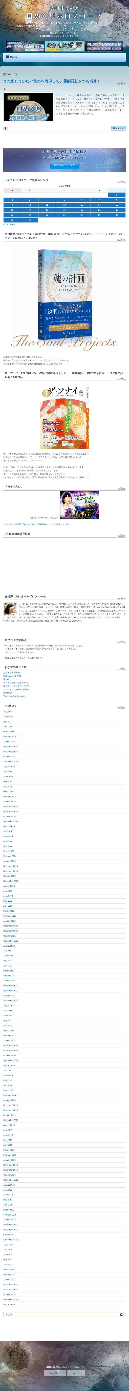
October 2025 (9, 756)
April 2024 (7, 846)
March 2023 (8, 911)
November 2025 (10, 751)
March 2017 (8, 1269)
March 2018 (8, 1210)
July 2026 (7, 712)
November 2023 (10, 871)
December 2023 (10, 866)
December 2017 (10, 1225)
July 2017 (7, 1249)
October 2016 (9, 1294)
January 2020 (9, 1100)
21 (99, 210)
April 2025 (7, 786)
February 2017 (9, 1274)
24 (30, 215)
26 (64, 215)
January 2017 (9, 1279)
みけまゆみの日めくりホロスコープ (69, 1367)
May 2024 (7, 841)
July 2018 (7, 1190)
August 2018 (9, 1185)
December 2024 (10, 806)
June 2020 (8, 1075)
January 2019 (9, 1160)
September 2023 (10, 881)
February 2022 (9, 975)
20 (82, 210)
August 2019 (9, 1125)
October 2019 (9, 1115)
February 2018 (9, 1215)
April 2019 (7, 1145)
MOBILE (55, 1373)
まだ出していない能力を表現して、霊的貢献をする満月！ (52, 81)
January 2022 (9, 980)
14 (99, 205)
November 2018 (10, 1170)
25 (47, 215)
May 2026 (7, 722)
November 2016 (10, 1289)
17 (30, 210)
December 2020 (10, 1045)
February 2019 (9, 1155)
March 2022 (8, 971)
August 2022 (9, 946)
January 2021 (9, 1040)
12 (64, 205)
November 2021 (10, 991)
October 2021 (9, 996)
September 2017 (10, 1240)
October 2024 (9, 816)
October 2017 (9, 1235)
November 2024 (10, 811)
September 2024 (10, 821)
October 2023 (9, 876)
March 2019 (8, 1150)
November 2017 (10, 1230)
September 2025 (10, 761)
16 (12, 210)
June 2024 (8, 836)
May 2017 (7, 1259)
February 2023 (9, 916)
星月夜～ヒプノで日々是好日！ (17, 686)
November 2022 (10, 931)
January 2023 (9, 921)
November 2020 (10, 1050)
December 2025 (10, 746)
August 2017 (9, 1244)
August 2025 (9, 766)
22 (117, 210)
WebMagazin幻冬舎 (12, 676)
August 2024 (9, 826)
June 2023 (8, 896)
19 (64, 210)
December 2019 (10, 1105)
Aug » (12, 224)
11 (47, 205)
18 (47, 210)
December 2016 (10, 1284)
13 (82, 205)
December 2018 (10, 1165)
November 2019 (10, 1110)
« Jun (5, 224)
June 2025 (8, 776)
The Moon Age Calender (14, 696)
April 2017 (7, 1264)
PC (77, 1373)
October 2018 (9, 1175)
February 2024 (9, 856)
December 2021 (10, 985)
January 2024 (9, 861)
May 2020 (7, 1080)
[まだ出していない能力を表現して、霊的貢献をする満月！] (28, 107)
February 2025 (9, 796)
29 (117, 215)
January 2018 (9, 1220)
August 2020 (9, 1065)
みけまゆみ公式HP (11, 672)
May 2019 (7, 1140)
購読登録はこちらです (64, 165)
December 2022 (10, 926)
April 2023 (7, 906)
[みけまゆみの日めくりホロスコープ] (64, 18)
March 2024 (8, 851)
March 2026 (8, 731)
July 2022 (7, 951)
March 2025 (8, 791)
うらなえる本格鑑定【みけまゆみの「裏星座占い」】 (27, 524)
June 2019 (8, 1135)
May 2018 (7, 1200)
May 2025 (7, 781)
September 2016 (10, 1299)
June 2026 (8, 717)
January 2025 (9, 801)
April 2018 (7, 1205)
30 (12, 220)
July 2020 (7, 1070)
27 (82, 215)
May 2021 (7, 1020)
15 (117, 205)
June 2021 (8, 1015)
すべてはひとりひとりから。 (16, 682)
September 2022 (10, 941)
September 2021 (10, 1000)
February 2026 (9, 736)
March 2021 (8, 1030)
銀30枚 (6, 679)
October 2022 (9, 936)
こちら (25, 658)
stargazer (7, 693)
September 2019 (10, 1120)
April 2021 (7, 1025)
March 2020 (8, 1090)
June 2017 (8, 1254)
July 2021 (7, 1010)
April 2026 (7, 727)
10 (30, 205)
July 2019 (7, 1130)
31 (30, 220)
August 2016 (9, 1304)
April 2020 (7, 1085)
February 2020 (9, 1095)
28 (99, 215)
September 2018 (10, 1180)
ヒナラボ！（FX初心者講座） (16, 689)
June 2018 (8, 1195)
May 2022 (7, 961)
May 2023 (7, 901)
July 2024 (7, 831)
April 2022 (7, 966)
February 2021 (9, 1035)
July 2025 (7, 771)
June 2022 (8, 956)
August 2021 (9, 1005)
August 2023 (9, 886)
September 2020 (10, 1060)
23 (12, 215)
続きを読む (118, 128)
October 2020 (9, 1055)
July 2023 (7, 891)
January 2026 (9, 741)
